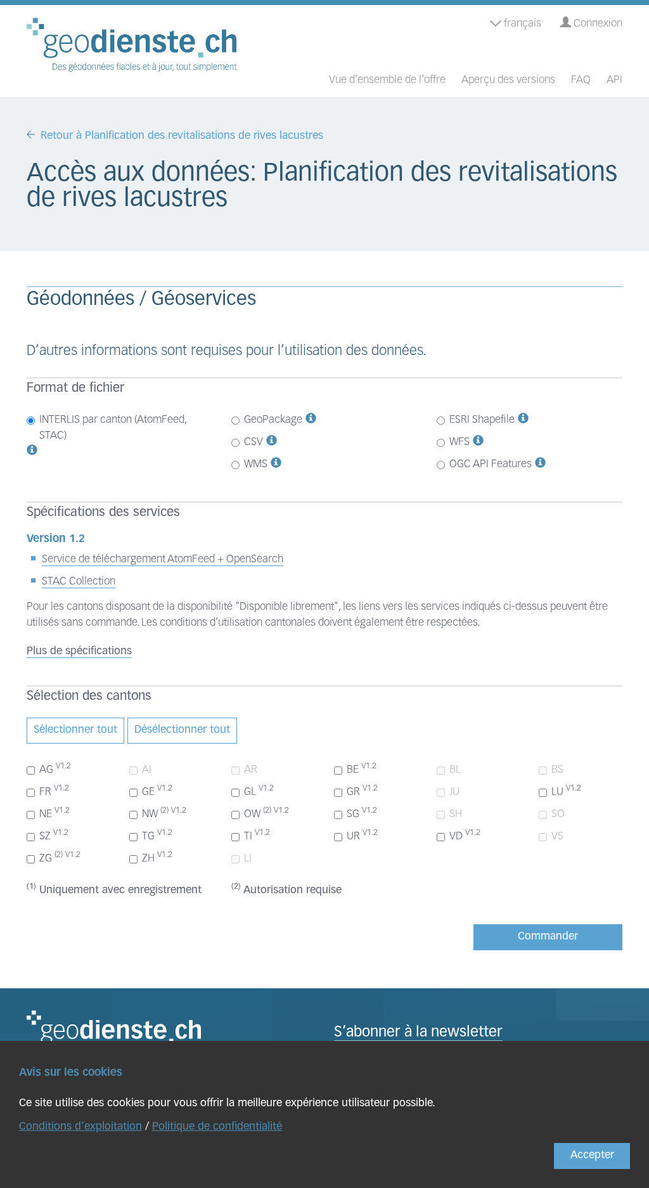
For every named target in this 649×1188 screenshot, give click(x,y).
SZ (53, 835)
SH (455, 814)
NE (54, 813)
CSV (253, 442)
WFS (459, 442)
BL (455, 770)
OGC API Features (490, 464)
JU (454, 792)
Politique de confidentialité (217, 1126)
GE (157, 791)
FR (54, 791)
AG (55, 769)
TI (257, 835)
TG (157, 835)
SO (558, 814)
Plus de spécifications (79, 651)
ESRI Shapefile (482, 420)
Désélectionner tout (182, 730)
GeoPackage (273, 420)
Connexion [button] (596, 23)
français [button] (521, 23)
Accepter (592, 1155)
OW (266, 813)
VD (464, 835)
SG (362, 813)
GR (362, 791)
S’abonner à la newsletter (418, 1033)
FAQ (581, 80)
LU (566, 791)
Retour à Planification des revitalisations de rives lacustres (182, 136)
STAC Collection (78, 581)
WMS (255, 464)
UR (362, 835)
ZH (157, 857)
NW (164, 813)
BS (557, 770)
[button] (32, 451)
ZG (59, 857)
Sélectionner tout (75, 730)
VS (557, 836)
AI (146, 770)
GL (259, 791)
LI (248, 858)
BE (361, 769)
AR (250, 770)
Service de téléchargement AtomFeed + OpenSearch (162, 559)
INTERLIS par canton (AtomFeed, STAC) (112, 428)
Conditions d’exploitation (80, 1126)
